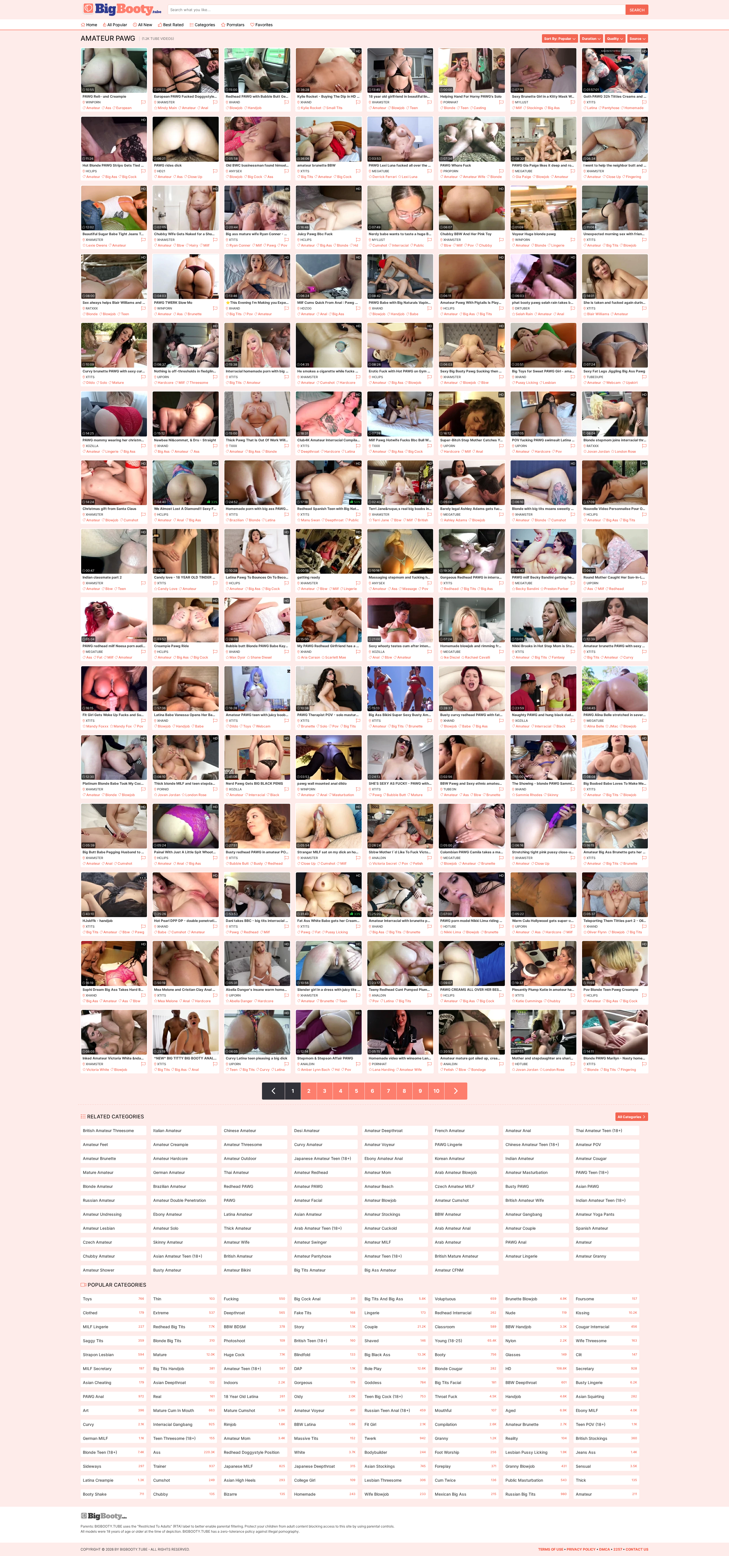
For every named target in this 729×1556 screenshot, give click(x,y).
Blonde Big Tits (183, 1340)
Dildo (90, 382)
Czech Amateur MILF (454, 1186)
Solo (103, 382)
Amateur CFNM (449, 1270)
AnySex (235, 171)
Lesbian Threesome (395, 1480)
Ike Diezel (452, 657)
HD (536, 1368)
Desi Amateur (307, 1130)
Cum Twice (465, 1480)
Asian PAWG (587, 1186)
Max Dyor (237, 657)
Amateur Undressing (102, 1214)
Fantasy (558, 657)
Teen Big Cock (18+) (395, 1396)
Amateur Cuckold (380, 1228)
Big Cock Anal (324, 1298)
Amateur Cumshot (452, 1200)
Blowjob (236, 108)
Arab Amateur (448, 1242)
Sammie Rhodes (529, 795)
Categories (204, 24)
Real (183, 1396)
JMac (613, 726)
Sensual (606, 1466)
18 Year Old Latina (254, 1396)
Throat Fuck (465, 1396)
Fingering (633, 177)
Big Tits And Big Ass (395, 1298)
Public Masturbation (536, 1480)
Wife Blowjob (395, 1494)
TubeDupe (595, 377)
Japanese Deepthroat (324, 1466)
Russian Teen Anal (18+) (395, 1410)
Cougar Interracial (606, 1326)
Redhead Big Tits (183, 1326)
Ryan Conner (240, 245)
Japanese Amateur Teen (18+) (322, 1158)
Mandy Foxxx (97, 726)
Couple (395, 1326)
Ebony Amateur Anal (383, 1158)
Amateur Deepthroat (383, 1130)
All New (144, 24)
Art (113, 1410)
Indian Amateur (519, 1158)
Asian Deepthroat (183, 1382)
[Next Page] (456, 1091)
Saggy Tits (113, 1340)
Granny (465, 1438)
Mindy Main (167, 108)
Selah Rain (524, 314)
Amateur (93, 108)
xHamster (166, 102)
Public (419, 245)
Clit (606, 1354)
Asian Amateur (308, 1214)
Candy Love (167, 589)
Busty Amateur (167, 1270)
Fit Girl (395, 1424)
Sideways (113, 1466)
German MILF (113, 1438)
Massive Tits (324, 1438)
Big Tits (307, 177)
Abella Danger (241, 1001)
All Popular (116, 24)
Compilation (465, 1424)
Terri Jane (380, 520)
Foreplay (465, 1466)
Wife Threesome (606, 1340)
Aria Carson (310, 657)
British (423, 520)
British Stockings (606, 1438)
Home (91, 24)
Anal (204, 108)
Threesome (199, 382)
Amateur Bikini (237, 1270)
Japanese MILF (254, 1466)
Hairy (193, 245)
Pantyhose (610, 108)
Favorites (263, 24)
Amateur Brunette (99, 1158)
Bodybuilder (395, 1452)
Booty (465, 1354)
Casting (480, 108)
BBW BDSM (254, 1326)
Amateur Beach (378, 1186)
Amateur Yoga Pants (595, 1214)
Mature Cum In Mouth (183, 1410)
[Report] (143, 102)
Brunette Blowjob (536, 1298)
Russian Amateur (99, 1200)
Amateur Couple (520, 1228)
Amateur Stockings (382, 1214)
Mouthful (465, 1410)
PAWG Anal (515, 1242)
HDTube (449, 926)
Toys (247, 726)
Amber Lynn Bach (315, 1069)
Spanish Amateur (592, 1228)
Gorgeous (324, 1382)
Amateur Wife (474, 177)
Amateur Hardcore (170, 1158)
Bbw (180, 245)
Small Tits (334, 108)
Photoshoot (254, 1340)
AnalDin (379, 858)
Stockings (535, 108)
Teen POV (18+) (606, 1424)
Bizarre (254, 1494)
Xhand (234, 102)
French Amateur (450, 1130)
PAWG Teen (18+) (592, 1172)
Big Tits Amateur (309, 1270)
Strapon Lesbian (113, 1354)
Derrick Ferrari (384, 177)
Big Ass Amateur (380, 1270)
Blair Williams (598, 314)
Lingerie (557, 245)
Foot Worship (465, 1452)
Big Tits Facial (465, 1382)
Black (561, 726)
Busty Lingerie (606, 1382)
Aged (536, 1410)
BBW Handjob (536, 1326)
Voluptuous (465, 1298)
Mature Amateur (98, 1172)
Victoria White (97, 1069)
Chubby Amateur (99, 1256)
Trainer (183, 1466)
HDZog (306, 308)
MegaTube (380, 171)
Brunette (195, 314)
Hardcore (165, 382)
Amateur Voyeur (379, 1144)
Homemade (634, 108)
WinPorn (93, 102)
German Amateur (169, 1172)
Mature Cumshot (254, 1410)
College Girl (324, 1480)
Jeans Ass (606, 1452)
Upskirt (632, 382)
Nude (536, 1312)
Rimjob (254, 1424)
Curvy (628, 657)
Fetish (418, 863)
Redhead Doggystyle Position (254, 1453)
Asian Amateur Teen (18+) (177, 1256)
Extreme (183, 1312)
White (324, 1452)
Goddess (395, 1382)
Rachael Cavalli (477, 657)
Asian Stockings (395, 1466)
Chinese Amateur (240, 1130)
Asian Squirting (606, 1396)
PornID (163, 789)
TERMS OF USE (550, 1549)
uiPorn (163, 377)
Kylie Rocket (311, 108)
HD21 (161, 171)
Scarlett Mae (335, 657)
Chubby (485, 245)
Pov (284, 245)
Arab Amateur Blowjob (456, 1172)
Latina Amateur (238, 1214)
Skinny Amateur (168, 1242)
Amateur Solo (165, 1228)
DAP (324, 1368)
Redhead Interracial (465, 1312)
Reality (536, 1438)
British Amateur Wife (524, 1200)
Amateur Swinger (310, 1242)
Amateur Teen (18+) (383, 1256)
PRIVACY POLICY (581, 1549)
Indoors (254, 1382)
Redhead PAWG (238, 1186)
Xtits (591, 102)
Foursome (606, 1298)
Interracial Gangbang (183, 1424)
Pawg (271, 245)
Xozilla (92, 446)
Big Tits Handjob (183, 1368)
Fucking (254, 1298)
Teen (414, 108)
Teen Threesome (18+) (183, 1438)
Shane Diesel (261, 657)
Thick (606, 1480)
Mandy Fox (123, 726)
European (124, 108)
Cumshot (379, 245)
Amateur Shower (98, 1270)
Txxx (233, 446)
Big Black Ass (395, 1354)
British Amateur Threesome (108, 1130)
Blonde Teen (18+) (113, 1452)
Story (324, 1326)
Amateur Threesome (243, 1144)
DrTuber (522, 308)
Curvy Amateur (308, 1144)
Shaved (395, 1340)
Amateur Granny (591, 1256)
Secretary (606, 1368)
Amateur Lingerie (521, 1256)
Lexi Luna (409, 177)
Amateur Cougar (591, 1158)
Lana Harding (383, 1069)
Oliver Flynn (597, 932)
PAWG (229, 1200)
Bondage (478, 1069)
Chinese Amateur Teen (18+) (532, 1144)
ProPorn (450, 171)
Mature (118, 382)
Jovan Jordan (598, 451)
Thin (183, 1298)
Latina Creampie (113, 1480)
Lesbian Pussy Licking (536, 1452)
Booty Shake (113, 1494)
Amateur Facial (308, 1200)
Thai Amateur (236, 1172)
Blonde (449, 108)
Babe (414, 314)
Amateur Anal (518, 1130)
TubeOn (449, 789)
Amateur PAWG (308, 1186)
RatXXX (92, 308)
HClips (91, 171)
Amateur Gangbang (523, 1214)
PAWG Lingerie (448, 1144)
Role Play (395, 1368)
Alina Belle (595, 726)
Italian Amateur (167, 1130)
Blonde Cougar (465, 1368)
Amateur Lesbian (99, 1228)
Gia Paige (523, 177)
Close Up (195, 177)
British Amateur (238, 1256)
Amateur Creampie (170, 1144)
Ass (108, 108)
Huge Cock (254, 1354)
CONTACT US (637, 1549)
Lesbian (549, 382)
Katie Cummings (529, 1001)
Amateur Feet (95, 1144)
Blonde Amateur (98, 1186)
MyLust (521, 102)
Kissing (606, 1312)
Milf (519, 108)
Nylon (536, 1340)
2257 (617, 1549)
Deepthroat (310, 451)
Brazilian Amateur (169, 1186)
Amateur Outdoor (240, 1158)
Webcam (613, 382)
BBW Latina (324, 1424)
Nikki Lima (452, 932)
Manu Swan (310, 520)
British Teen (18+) (324, 1340)
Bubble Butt (396, 795)
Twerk (395, 1438)
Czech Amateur (97, 1242)
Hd (355, 245)
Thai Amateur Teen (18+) (599, 1130)
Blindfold (324, 1354)
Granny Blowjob (536, 1466)
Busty (258, 863)
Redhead (451, 589)
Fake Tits (324, 1312)
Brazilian (237, 520)
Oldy (324, 1396)
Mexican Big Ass (465, 1494)
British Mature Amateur (456, 1256)
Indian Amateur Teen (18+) (601, 1200)
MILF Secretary (113, 1368)
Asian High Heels (254, 1480)
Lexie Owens (96, 245)
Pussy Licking (527, 382)
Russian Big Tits (536, 1494)
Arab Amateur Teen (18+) (318, 1228)
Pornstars (235, 24)
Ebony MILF (606, 1410)
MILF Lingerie (113, 1326)
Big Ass (554, 108)
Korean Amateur (450, 1158)
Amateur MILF (377, 1242)
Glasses (536, 1354)
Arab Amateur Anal (452, 1228)
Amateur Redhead (311, 1172)
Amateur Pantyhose (312, 1256)
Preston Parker (556, 589)
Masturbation (343, 795)
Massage (409, 589)
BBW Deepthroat (536, 1382)
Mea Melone (168, 1001)
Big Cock (129, 177)
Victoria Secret (384, 863)
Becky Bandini (527, 589)
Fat (99, 657)
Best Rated (173, 24)
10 (436, 1091)
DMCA (604, 1549)
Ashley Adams (455, 520)
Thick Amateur (237, 1228)
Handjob (255, 108)
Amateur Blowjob (380, 1200)
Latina (592, 108)
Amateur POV (588, 1144)
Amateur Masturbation (526, 1172)
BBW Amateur (448, 1214)
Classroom (465, 1326)
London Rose (625, 451)
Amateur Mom (377, 1172)
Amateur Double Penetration (179, 1200)
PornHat (450, 102)
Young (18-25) (465, 1340)
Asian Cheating (113, 1382)
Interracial (400, 245)
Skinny (552, 795)
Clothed (113, 1312)
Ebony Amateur (167, 1214)
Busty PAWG (517, 1186)
